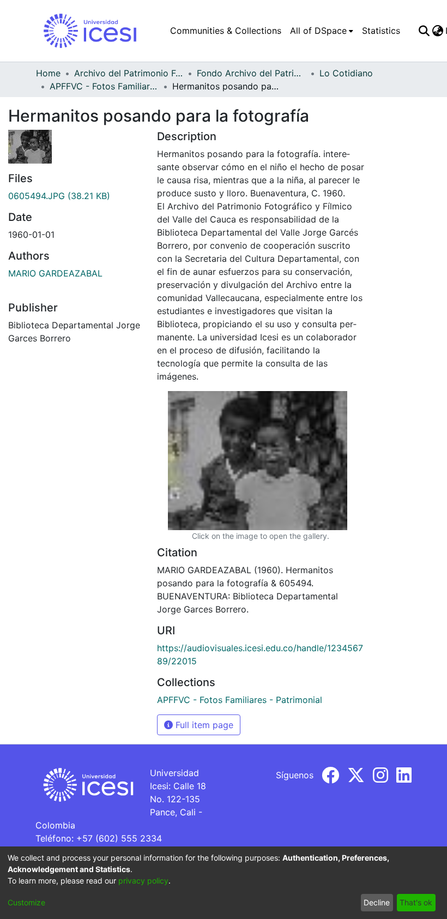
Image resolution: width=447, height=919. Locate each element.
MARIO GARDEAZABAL (55, 273)
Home (48, 73)
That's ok (416, 902)
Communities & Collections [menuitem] (225, 30)
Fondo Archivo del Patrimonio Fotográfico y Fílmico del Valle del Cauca (251, 73)
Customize (26, 902)
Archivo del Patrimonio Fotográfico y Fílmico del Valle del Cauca (128, 73)
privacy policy (143, 880)
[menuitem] (321, 30)
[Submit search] (424, 30)
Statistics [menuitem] (381, 30)
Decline (377, 902)
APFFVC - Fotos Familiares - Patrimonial (104, 86)
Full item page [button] (203, 724)
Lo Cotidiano (346, 73)
